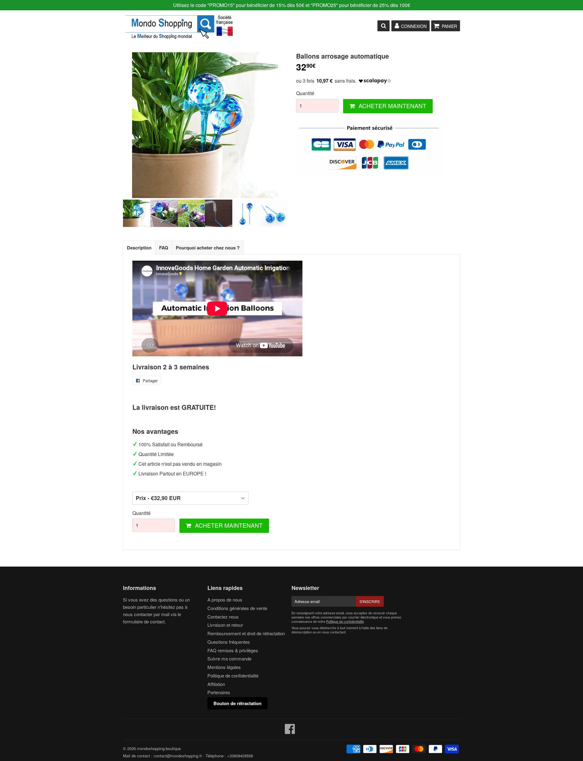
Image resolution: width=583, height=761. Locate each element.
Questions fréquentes (228, 642)
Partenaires (218, 692)
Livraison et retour (225, 625)
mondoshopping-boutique (159, 748)
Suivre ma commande (229, 658)
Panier (449, 26)
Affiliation (216, 684)
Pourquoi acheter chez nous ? (208, 247)
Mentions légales (224, 667)
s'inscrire (370, 601)
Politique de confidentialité (232, 675)
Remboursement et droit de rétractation (246, 633)
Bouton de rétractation (237, 703)
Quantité (305, 93)
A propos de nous (224, 599)
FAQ (163, 247)
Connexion (414, 26)
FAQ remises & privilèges (232, 650)
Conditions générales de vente (237, 608)
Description (139, 247)
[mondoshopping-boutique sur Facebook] (290, 731)
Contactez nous (223, 616)
